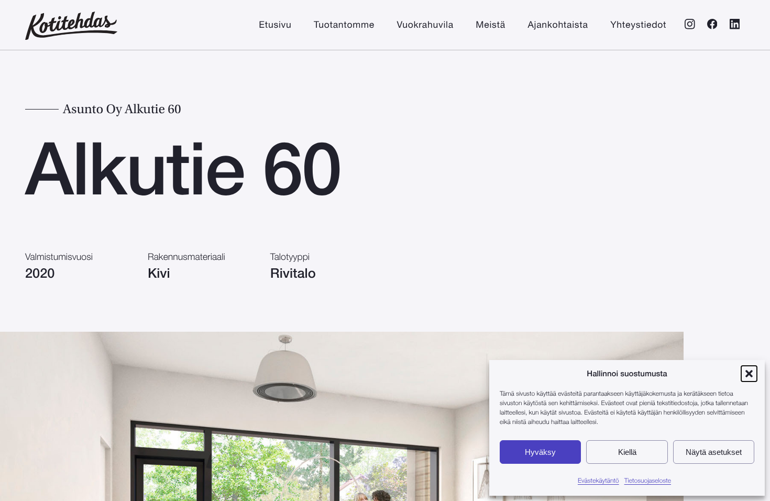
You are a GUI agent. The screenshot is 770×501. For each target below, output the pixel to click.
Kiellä (627, 452)
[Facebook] (712, 25)
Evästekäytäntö (598, 481)
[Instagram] (689, 25)
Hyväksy (540, 452)
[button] (749, 373)
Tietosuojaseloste (647, 481)
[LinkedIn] (734, 25)
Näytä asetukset (714, 452)
